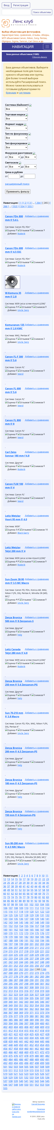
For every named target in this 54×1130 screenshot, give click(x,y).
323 (16, 994)
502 (11, 1066)
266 (44, 969)
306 (21, 987)
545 (47, 1081)
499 (42, 1063)
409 (42, 1027)
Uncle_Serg (23, 310)
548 (16, 1084)
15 (16, 879)
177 (47, 933)
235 (21, 958)
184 (37, 937)
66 (28, 893)
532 (26, 1077)
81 (39, 897)
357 (5, 1009)
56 (35, 890)
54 (28, 890)
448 (11, 1045)
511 (11, 1070)
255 (32, 965)
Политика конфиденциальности (36, 1110)
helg (20, 634)
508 (42, 1066)
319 (42, 991)
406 (26, 1027)
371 (32, 1012)
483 (5, 1059)
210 (32, 947)
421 (11, 1034)
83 (47, 897)
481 (42, 1056)
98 (12, 904)
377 (16, 1016)
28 (20, 882)
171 (16, 933)
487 (26, 1059)
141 (47, 919)
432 (21, 1038)
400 (42, 1023)
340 (11, 1001)
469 (26, 1052)
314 (16, 991)
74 (12, 897)
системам (24, 92)
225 (16, 955)
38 (12, 886)
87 (16, 901)
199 (21, 944)
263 (26, 969)
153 (16, 926)
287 (16, 980)
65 (24, 893)
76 (20, 897)
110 (26, 908)
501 (5, 1066)
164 (26, 929)
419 (47, 1030)
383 (47, 1016)
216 (16, 951)
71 (47, 893)
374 (47, 1012)
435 (37, 1038)
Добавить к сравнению (37, 216)
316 (26, 991)
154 (21, 926)
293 (47, 980)
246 (32, 962)
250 (5, 965)
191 (26, 940)
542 (32, 1081)
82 (43, 897)
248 (42, 962)
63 (16, 893)
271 (26, 973)
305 (16, 987)
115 (5, 911)
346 (42, 1001)
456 (5, 1048)
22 (43, 879)
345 (37, 1001)
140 (42, 919)
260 (11, 969)
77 (24, 897)
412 (11, 1030)
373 (42, 1012)
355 (42, 1005)
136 (21, 919)
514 (26, 1070)
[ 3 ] (30, 202)
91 (32, 901)
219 (32, 951)
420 (5, 1034)
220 (37, 951)
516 (37, 1070)
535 (42, 1077)
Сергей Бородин (38, 1104)
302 (47, 983)
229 (37, 955)
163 (21, 929)
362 (32, 1009)
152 (11, 926)
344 (32, 1001)
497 (32, 1063)
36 (4, 886)
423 (21, 1034)
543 (37, 1081)
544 (42, 1081)
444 (37, 1041)
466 (11, 1052)
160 (5, 929)
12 (4, 879)
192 (32, 940)
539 (16, 1081)
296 (16, 983)
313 (11, 991)
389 (32, 1020)
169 (5, 933)
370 (26, 1012)
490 (42, 1059)
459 (21, 1048)
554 (47, 1084)
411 (5, 1030)
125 (11, 915)
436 (42, 1038)
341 (16, 1001)
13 (8, 879)
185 (42, 937)
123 (47, 911)
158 (42, 926)
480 (37, 1056)
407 (32, 1027)
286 (11, 980)
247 (37, 962)
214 (5, 951)
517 (42, 1070)
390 (37, 1020)
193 (37, 940)
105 (47, 904)
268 (11, 973)
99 (16, 904)
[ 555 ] (29, 206)
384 (5, 1020)
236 (26, 958)
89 (24, 901)
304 (11, 987)
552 (37, 1084)
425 (32, 1034)
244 (21, 962)
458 (16, 1048)
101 (26, 904)
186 (47, 937)
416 (32, 1030)
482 (47, 1056)
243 (16, 962)
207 (16, 947)
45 (39, 886)
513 (21, 1070)
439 (11, 1041)
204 (47, 944)
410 (47, 1027)
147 (32, 922)
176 (42, 933)
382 (42, 1016)
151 (5, 926)
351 (21, 1005)
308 (32, 987)
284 (47, 976)
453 (37, 1045)
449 (16, 1045)
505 (26, 1066)
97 (8, 904)
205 (5, 947)
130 (37, 915)
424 (26, 1034)
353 (32, 1005)
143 (11, 922)
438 (5, 1041)
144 (16, 922)
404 (16, 1027)
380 (32, 1016)
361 (26, 1009)
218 (26, 951)
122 (42, 911)
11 (47, 875)
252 (16, 965)
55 (32, 890)
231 (47, 955)
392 (47, 1020)
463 (42, 1048)
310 (42, 987)
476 (16, 1056)
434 (32, 1038)
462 (37, 1048)
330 (5, 998)
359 (16, 1009)
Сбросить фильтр (39, 57)
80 (35, 897)
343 (26, 1001)
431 (16, 1038)
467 (16, 1052)
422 (16, 1034)
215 (11, 951)
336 (37, 998)
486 (21, 1059)
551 (32, 1084)
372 (37, 1012)
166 (37, 929)
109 (21, 908)
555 (5, 1088)
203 (42, 944)
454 (42, 1045)
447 (5, 1045)
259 (5, 969)
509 (47, 1066)
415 (26, 1030)
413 (16, 1030)
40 (20, 886)
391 (42, 1020)
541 (26, 1081)
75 (16, 897)
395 (16, 1023)
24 (4, 882)
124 (5, 915)
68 (35, 893)
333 (21, 998)
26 (12, 882)
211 (37, 947)
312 (5, 991)
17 (24, 879)
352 (26, 1005)
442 (26, 1041)
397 (26, 1023)
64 (20, 893)
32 (35, 882)
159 (47, 926)
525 (37, 1074)
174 (32, 933)
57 (39, 890)
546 (5, 1084)
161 (11, 929)
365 (47, 1009)
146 (26, 922)
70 (43, 893)
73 (8, 897)
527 (47, 1074)
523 (26, 1074)
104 (42, 904)
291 (37, 980)
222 (47, 951)
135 (16, 919)
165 (32, 929)
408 (37, 1027)
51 (16, 890)
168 (47, 929)
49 (8, 890)
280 (26, 976)
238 (37, 958)
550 (26, 1084)
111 (32, 908)
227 (26, 955)
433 (26, 1038)
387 (21, 1020)
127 (21, 915)
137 (26, 919)
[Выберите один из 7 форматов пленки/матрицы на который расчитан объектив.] (25, 124)
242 (11, 962)
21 (39, 879)
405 (21, 1027)
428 (47, 1034)
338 (47, 998)
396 (21, 1023)
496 (26, 1063)
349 (11, 1005)
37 (8, 886)
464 (47, 1048)
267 (5, 973)
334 (26, 998)
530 (16, 1077)
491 (47, 1059)
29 (24, 882)
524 (32, 1074)
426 (37, 1034)
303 (5, 987)
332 (16, 998)
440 (16, 1041)
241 (5, 962)
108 (16, 908)
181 (21, 937)
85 (8, 901)
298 (26, 983)
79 (32, 897)
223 (5, 955)
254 (26, 965)
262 (21, 969)
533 (32, 1077)
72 (4, 897)
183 (32, 937)
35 (47, 882)
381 (37, 1016)
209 (26, 947)
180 (16, 937)
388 (26, 1020)
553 (42, 1084)
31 (32, 882)
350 (16, 1005)
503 (16, 1066)
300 (37, 983)
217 (21, 951)
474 (5, 1056)
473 (47, 1052)
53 (24, 890)
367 (11, 1012)
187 (5, 940)
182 (26, 937)
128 (26, 915)
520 (11, 1074)
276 (5, 976)
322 (11, 994)
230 (42, 955)
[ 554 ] (22, 206)
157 (37, 926)
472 (42, 1052)
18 (28, 879)
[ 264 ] (38, 202)
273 (37, 973)
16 (20, 879)
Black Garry (23, 532)
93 (39, 901)
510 (5, 1070)
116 (11, 911)
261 (16, 969)
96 (4, 904)
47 (47, 886)
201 (32, 944)
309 (37, 987)
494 (16, 1063)
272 (32, 973)
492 (5, 1063)
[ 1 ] (21, 202)
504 (21, 1066)
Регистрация (20, 5)
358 (11, 1009)
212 (42, 947)
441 (21, 1041)
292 (42, 980)
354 (37, 1005)
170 (11, 933)
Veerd (20, 373)
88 (20, 901)
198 (16, 944)
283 (42, 976)
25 (8, 882)
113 (42, 908)
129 (32, 915)
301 (42, 983)
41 (24, 886)
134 (11, 919)
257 (42, 965)
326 (32, 994)
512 (16, 1070)
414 (21, 1030)
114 (47, 908)
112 (37, 908)
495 (21, 1063)
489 (37, 1059)
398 (32, 1023)
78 (28, 897)
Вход (6, 5)
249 (47, 962)
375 (5, 1016)
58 (43, 890)
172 (21, 933)
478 (26, 1056)
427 (42, 1034)
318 (37, 991)
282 (37, 976)
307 (26, 987)
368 (16, 1012)
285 (5, 980)
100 (21, 904)
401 (47, 1023)
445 (42, 1041)
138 (32, 919)
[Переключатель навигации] (47, 47)
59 (47, 890)
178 (5, 937)
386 (16, 1020)
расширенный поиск (17, 184)
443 (32, 1041)
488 (32, 1059)
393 (5, 1023)
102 (31, 904)
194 (42, 940)
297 (21, 983)
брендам (11, 92)
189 (16, 940)
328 (42, 994)
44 (35, 886)
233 (11, 958)
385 (11, 1020)
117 (16, 911)
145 (21, 922)
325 (26, 994)
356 (47, 1005)
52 (20, 890)
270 (21, 973)
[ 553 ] (15, 206)
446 (47, 1041)
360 (21, 1009)
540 (21, 1081)
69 (39, 893)
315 (21, 991)
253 (21, 965)
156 (32, 926)
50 (12, 890)
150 (47, 922)
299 (32, 983)
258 (47, 965)
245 (26, 962)
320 (47, 991)
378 (21, 1016)
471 (37, 1052)
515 (32, 1070)
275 (47, 973)
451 (26, 1045)
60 (4, 893)
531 (21, 1077)
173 (26, 933)
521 (16, 1074)
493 (11, 1063)
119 (26, 911)
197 (11, 944)
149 (42, 922)
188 (11, 940)
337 (42, 998)
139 (37, 919)
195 (47, 940)
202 (37, 944)
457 (11, 1048)
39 (16, 886)
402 (5, 1027)
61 (8, 893)
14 (12, 879)
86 (12, 901)
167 (42, 929)
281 (32, 976)
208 (21, 947)
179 (11, 937)
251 (11, 965)
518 (47, 1070)
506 (32, 1066)
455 (47, 1045)
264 (32, 969)
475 (11, 1056)
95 (47, 901)
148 (37, 922)
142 (5, 922)
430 (11, 1038)
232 (5, 958)
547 (11, 1084)
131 (42, 915)
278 (16, 976)
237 (32, 958)
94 (43, 901)
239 (42, 958)
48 (4, 890)
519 (5, 1074)
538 (11, 1081)
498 (37, 1063)
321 (5, 994)
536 (47, 1077)
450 (21, 1045)
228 (32, 955)
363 (37, 1009)
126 (16, 915)
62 (12, 893)
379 (26, 1016)
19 (32, 879)
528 (5, 1077)
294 (5, 983)
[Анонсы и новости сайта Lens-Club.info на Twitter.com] (16, 1110)
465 (5, 1052)
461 (32, 1048)
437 (47, 1038)
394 (11, 1023)
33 (39, 882)
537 (5, 1081)
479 (32, 1056)
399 (37, 1023)
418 (42, 1030)
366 (5, 1012)
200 (26, 944)
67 (32, 893)
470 (32, 1052)
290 (32, 980)
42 (28, 886)
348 (5, 1005)
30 (28, 882)
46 (43, 886)
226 (21, 955)
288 (21, 980)
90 (28, 901)
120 (32, 911)
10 (43, 875)
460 (26, 1048)
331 (11, 998)
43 (32, 886)
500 (47, 1063)
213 (47, 947)
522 (21, 1074)
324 (21, 994)
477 (21, 1056)
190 (21, 940)
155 (26, 926)
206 (11, 947)
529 (11, 1077)
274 (42, 973)
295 (11, 983)
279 (21, 976)
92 (35, 901)
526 (42, 1074)
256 (37, 965)
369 (21, 1012)
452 (32, 1045)
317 (32, 991)
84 (4, 901)
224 (11, 955)
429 (5, 1038)
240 (47, 958)
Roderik (21, 233)
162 (16, 929)
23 (47, 879)
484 (11, 1059)
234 (16, 958)
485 (16, 1059)
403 (11, 1027)
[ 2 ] (25, 202)
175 (37, 933)
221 (42, 951)
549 (21, 1084)
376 (11, 1016)
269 (16, 973)
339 (5, 1001)
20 (35, 879)
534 (37, 1077)
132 (47, 915)
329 (47, 994)
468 (21, 1052)
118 (21, 911)
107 (11, 908)
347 (47, 1001)
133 (5, 919)
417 (37, 1030)
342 (21, 1001)
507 (37, 1066)
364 (42, 1009)
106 (5, 908)
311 (47, 987)
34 (43, 882)
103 (37, 904)
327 (37, 994)
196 (5, 944)
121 (37, 911)
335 (32, 998)
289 (26, 980)
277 (11, 976)
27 (16, 882)
